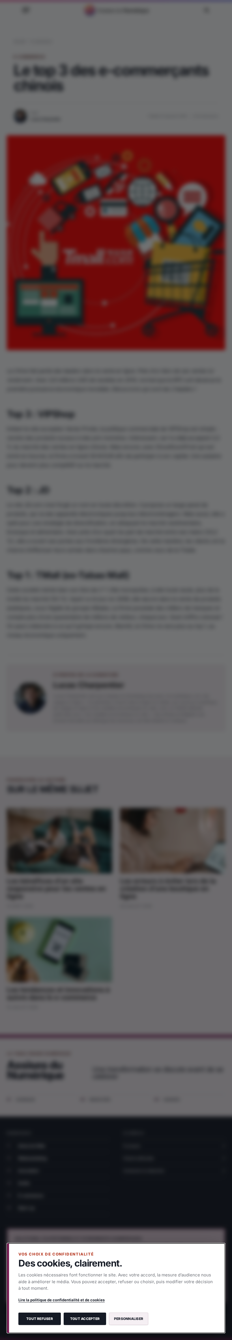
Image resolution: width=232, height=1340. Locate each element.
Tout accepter (85, 1319)
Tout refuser (39, 1319)
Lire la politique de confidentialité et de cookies (61, 1300)
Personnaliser (128, 1319)
